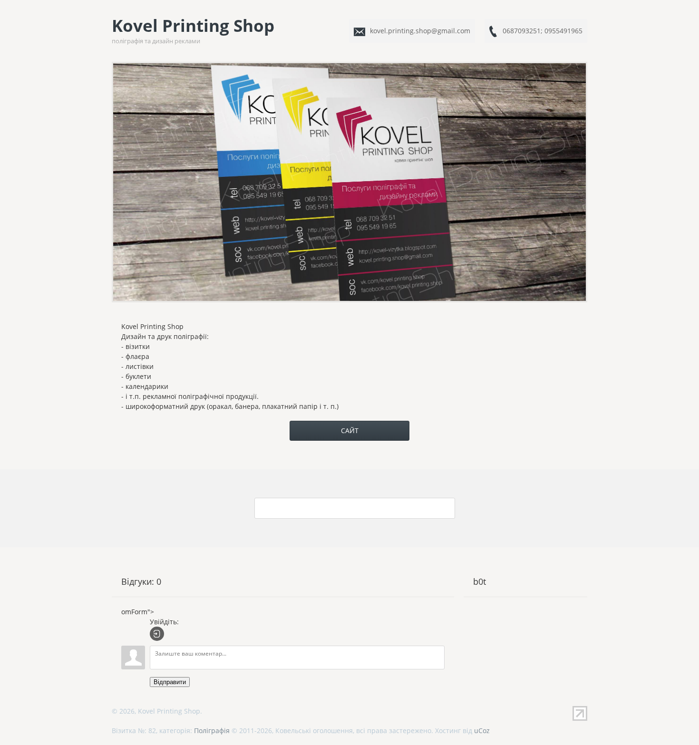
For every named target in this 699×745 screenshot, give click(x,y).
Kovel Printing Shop (193, 29)
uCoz (482, 730)
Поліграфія (212, 730)
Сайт (350, 430)
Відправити (170, 682)
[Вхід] (157, 634)
